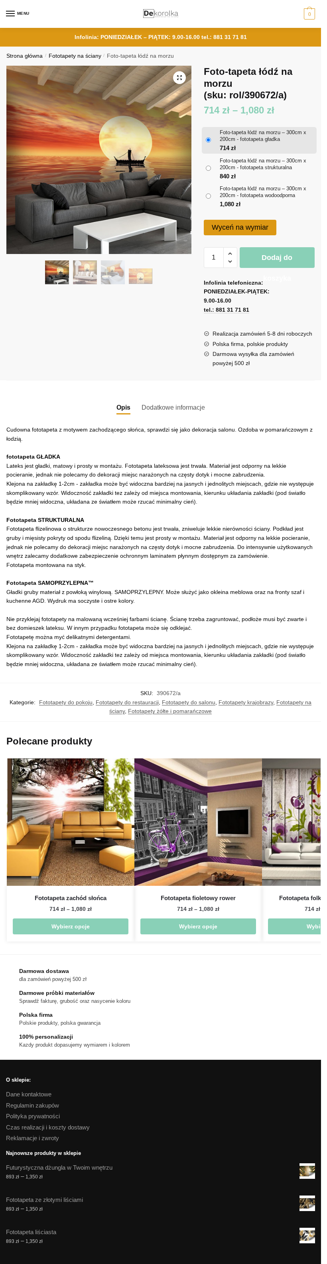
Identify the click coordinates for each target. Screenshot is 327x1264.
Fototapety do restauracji (127, 702)
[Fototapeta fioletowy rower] (198, 822)
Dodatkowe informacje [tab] (173, 407)
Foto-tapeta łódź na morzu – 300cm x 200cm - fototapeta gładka (263, 135)
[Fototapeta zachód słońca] (70, 822)
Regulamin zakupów (32, 1105)
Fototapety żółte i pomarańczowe (170, 711)
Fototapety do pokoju (66, 702)
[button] (179, 77)
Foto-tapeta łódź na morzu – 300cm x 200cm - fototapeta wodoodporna (263, 192)
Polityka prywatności (33, 1116)
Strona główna (24, 56)
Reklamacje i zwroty (32, 1138)
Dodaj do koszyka (277, 261)
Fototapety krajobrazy (246, 702)
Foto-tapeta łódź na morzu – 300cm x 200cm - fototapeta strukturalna (263, 164)
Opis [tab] (123, 407)
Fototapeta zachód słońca (70, 898)
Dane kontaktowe (28, 1094)
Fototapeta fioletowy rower (198, 898)
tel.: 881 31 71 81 (224, 37)
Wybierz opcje (70, 926)
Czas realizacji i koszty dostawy (48, 1127)
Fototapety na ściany (75, 56)
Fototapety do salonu (188, 702)
